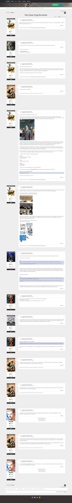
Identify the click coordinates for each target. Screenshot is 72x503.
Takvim (19, 1)
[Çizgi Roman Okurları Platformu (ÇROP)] (11, 35)
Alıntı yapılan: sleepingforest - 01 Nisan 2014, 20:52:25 (27, 341)
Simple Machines (33, 499)
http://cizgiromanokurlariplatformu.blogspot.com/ (38, 27)
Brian (42, 500)
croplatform (11, 18)
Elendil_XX (11, 294)
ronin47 (11, 85)
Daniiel (34, 500)
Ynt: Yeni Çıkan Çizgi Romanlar (26, 19)
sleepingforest (11, 315)
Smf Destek (47, 499)
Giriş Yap (24, 1)
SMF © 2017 (29, 499)
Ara (16, 1)
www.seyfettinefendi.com (34, 169)
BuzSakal (11, 41)
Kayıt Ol (28, 1)
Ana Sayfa (8, 1)
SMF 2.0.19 (25, 499)
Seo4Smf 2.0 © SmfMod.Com (40, 499)
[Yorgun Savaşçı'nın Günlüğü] (11, 428)
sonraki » (64, 11)
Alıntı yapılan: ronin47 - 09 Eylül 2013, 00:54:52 (26, 171)
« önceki (61, 11)
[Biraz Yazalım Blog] (11, 56)
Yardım (12, 1)
